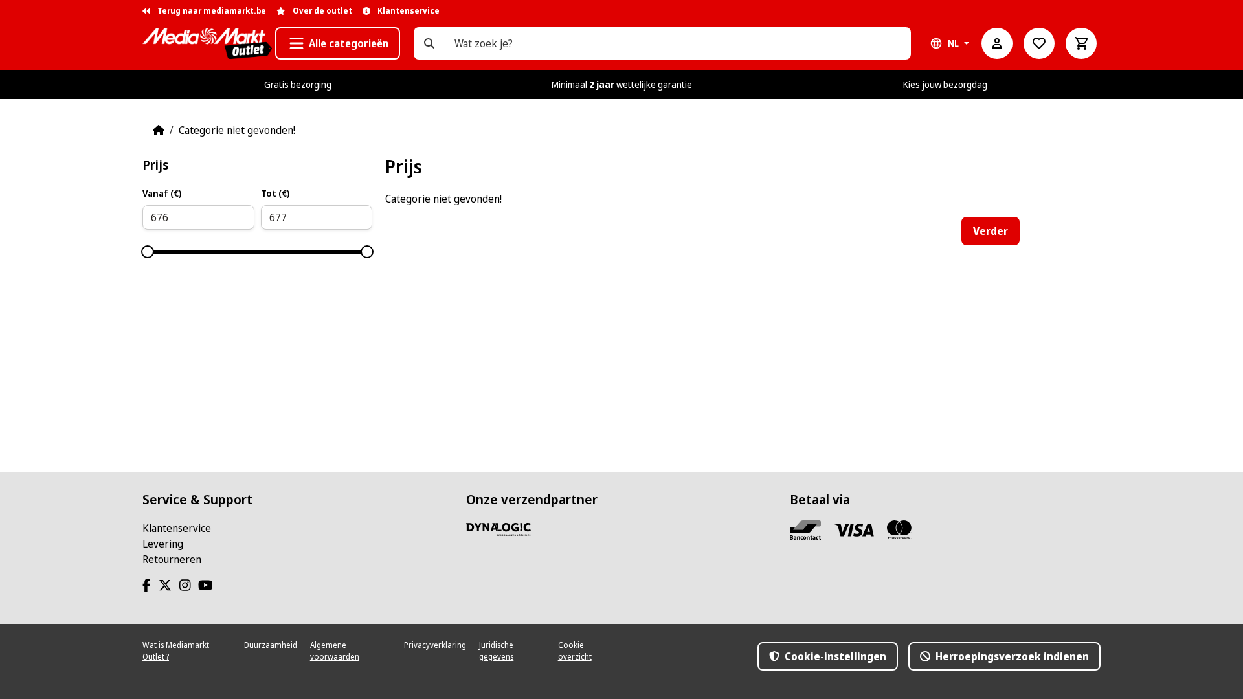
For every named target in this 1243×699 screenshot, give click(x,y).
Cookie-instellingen (834, 656)
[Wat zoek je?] (429, 43)
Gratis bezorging (297, 84)
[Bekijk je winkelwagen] (1081, 43)
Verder (990, 231)
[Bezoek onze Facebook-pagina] (149, 585)
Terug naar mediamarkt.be (210, 10)
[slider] (147, 251)
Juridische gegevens (496, 650)
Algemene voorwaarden (334, 650)
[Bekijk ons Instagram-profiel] (187, 585)
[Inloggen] (997, 43)
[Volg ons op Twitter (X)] (168, 585)
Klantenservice (176, 528)
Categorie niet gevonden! (237, 130)
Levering (162, 544)
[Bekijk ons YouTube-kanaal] (208, 585)
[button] (337, 43)
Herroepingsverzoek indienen (1011, 656)
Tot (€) (275, 193)
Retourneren (171, 559)
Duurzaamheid (270, 644)
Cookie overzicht (575, 650)
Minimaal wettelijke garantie (622, 84)
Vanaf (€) (161, 193)
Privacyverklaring (435, 644)
